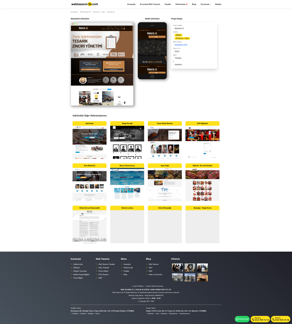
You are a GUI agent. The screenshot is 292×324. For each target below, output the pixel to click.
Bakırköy (151, 313)
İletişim (218, 4)
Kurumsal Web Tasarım (150, 4)
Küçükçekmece (185, 313)
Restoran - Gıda (182, 38)
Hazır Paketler (104, 268)
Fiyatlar (168, 4)
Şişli (157, 313)
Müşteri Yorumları (80, 271)
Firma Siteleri (103, 271)
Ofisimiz (175, 259)
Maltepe (90, 313)
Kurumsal (205, 4)
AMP (100, 278)
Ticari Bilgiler (78, 278)
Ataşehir (83, 313)
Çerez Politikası (138, 286)
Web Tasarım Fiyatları (107, 264)
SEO (150, 268)
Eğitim (178, 35)
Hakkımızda (78, 264)
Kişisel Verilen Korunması (154, 286)
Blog (194, 4)
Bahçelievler (173, 313)
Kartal (97, 313)
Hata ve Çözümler (155, 274)
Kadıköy (75, 313)
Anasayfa (131, 4)
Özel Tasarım (104, 274)
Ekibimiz (76, 268)
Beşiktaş (164, 313)
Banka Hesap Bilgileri (81, 274)
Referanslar (182, 4)
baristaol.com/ (181, 45)
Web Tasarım (102, 259)
